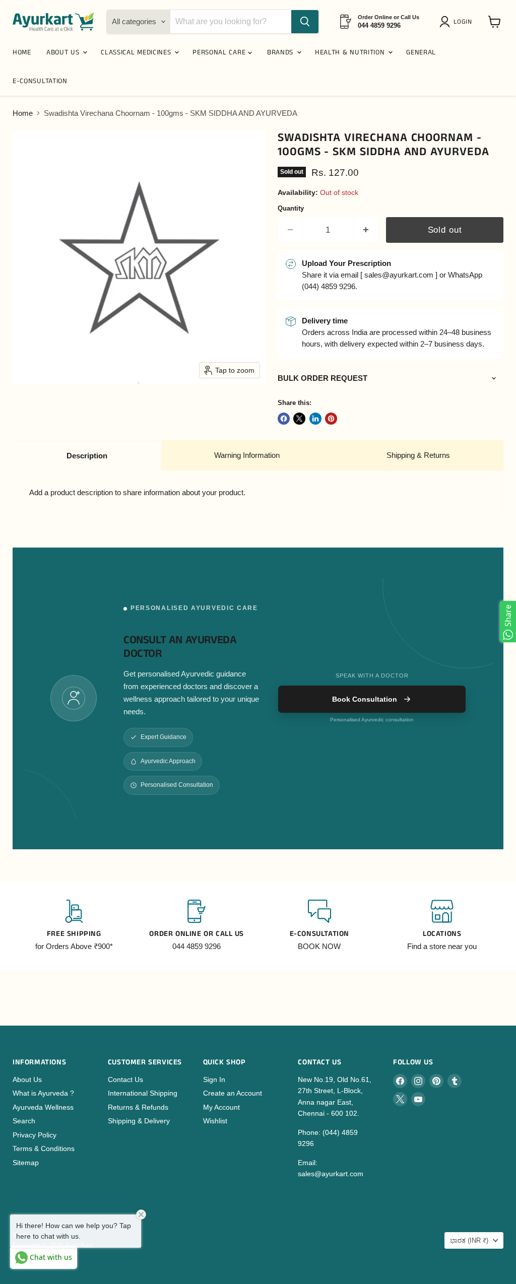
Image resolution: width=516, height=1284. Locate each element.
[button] (457, 22)
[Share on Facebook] (284, 419)
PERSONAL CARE (220, 52)
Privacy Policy (34, 1135)
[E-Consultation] (319, 926)
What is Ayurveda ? (43, 1093)
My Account (221, 1107)
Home (23, 113)
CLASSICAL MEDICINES (137, 52)
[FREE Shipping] (74, 926)
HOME (22, 52)
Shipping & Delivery (139, 1121)
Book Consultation (364, 699)
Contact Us (125, 1079)
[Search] (304, 21)
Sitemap (26, 1163)
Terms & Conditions (44, 1148)
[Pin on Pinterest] (331, 419)
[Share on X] (299, 419)
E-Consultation (40, 81)
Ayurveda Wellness (43, 1107)
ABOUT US (64, 52)
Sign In (214, 1079)
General (421, 52)
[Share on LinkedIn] (315, 419)
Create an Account (232, 1093)
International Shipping (142, 1093)
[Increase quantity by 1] (366, 230)
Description (87, 455)
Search (24, 1121)
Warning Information (247, 455)
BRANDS (281, 52)
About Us (27, 1079)
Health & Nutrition (351, 52)
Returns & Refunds (138, 1107)
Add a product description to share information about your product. (137, 492)
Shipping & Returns (418, 455)
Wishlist (215, 1121)
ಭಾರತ (469, 1240)
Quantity (291, 208)
